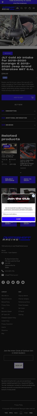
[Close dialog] (33, 195)
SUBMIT (18, 219)
